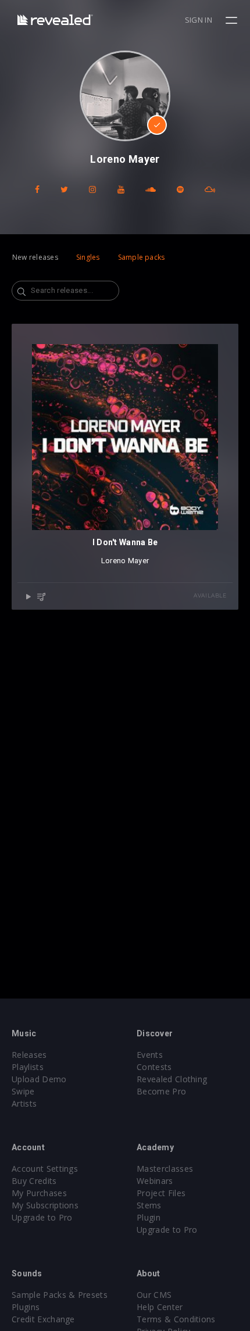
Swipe (23, 1091)
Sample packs (141, 257)
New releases (35, 257)
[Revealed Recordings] (55, 19)
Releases (29, 1054)
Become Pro (161, 1091)
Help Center (160, 1306)
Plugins (26, 1306)
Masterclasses (165, 1168)
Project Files (161, 1192)
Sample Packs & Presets (60, 1294)
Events (150, 1054)
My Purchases (39, 1192)
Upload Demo (39, 1079)
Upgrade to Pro (42, 1217)
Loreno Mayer (125, 560)
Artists (24, 1103)
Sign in (198, 20)
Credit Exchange (43, 1319)
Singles (88, 257)
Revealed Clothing (172, 1079)
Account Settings (45, 1168)
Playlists (28, 1066)
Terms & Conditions (176, 1319)
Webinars (155, 1180)
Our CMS (154, 1294)
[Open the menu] (233, 20)
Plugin (148, 1217)
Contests (154, 1066)
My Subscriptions (45, 1205)
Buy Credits (34, 1180)
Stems (149, 1205)
